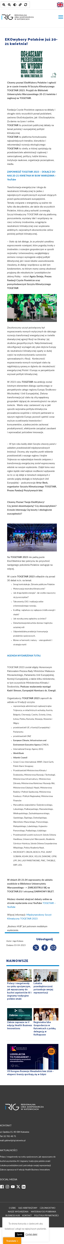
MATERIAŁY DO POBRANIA (43, 1212)
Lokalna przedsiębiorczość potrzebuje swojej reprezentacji (25, 1166)
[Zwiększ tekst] (4, 4)
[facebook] (2, 1188)
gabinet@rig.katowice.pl (15, 1141)
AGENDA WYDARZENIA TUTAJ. (24, 656)
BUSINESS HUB (12, 1216)
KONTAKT (27, 1216)
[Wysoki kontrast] (15, 4)
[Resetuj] (25, 4)
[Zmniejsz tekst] (9, 4)
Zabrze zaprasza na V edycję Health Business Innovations (25, 1170)
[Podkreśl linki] (20, 4)
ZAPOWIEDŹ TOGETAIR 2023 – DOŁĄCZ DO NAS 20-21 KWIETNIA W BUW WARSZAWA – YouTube (31, 176)
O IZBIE (12, 1208)
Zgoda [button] (19, 1235)
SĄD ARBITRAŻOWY (27, 1208)
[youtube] (13, 1188)
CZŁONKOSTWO (47, 1208)
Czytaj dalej (31, 1234)
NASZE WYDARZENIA (18, 1212)
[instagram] (8, 1188)
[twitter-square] (19, 1188)
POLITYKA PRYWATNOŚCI (46, 1216)
